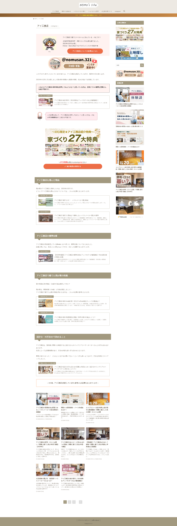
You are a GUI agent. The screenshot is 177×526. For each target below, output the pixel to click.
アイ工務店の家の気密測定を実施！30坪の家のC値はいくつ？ (75, 317)
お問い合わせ (95, 520)
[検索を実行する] (142, 65)
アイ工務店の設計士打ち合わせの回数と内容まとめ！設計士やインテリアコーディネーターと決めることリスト (80, 368)
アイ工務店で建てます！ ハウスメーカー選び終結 (71, 200)
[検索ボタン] (124, 11)
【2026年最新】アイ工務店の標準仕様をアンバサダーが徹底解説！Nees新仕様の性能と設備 (80, 256)
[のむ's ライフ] (88, 5)
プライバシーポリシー (84, 520)
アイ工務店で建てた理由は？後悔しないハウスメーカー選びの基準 (76, 215)
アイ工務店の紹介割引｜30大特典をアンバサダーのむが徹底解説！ (76, 100)
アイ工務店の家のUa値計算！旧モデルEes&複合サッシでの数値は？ (77, 301)
